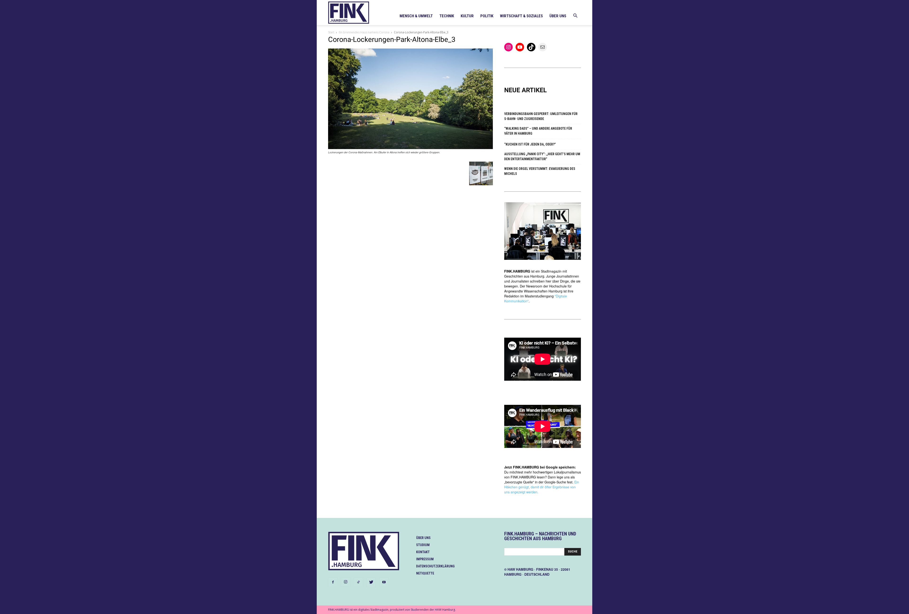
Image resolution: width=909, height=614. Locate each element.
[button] (575, 16)
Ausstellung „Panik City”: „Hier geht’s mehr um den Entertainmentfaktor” (542, 156)
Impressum (425, 559)
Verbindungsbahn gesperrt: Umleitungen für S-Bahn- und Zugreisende (541, 116)
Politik (486, 15)
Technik (446, 15)
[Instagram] (345, 582)
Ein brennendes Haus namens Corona (364, 32)
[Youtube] (384, 582)
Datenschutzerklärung (435, 566)
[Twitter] (371, 582)
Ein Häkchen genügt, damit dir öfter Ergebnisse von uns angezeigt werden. (541, 487)
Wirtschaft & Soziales (521, 15)
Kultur (467, 15)
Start (331, 32)
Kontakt (423, 552)
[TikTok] (358, 582)
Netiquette (425, 573)
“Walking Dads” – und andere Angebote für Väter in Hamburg (538, 131)
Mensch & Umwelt (416, 15)
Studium (423, 545)
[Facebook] (333, 582)
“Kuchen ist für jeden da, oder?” (530, 144)
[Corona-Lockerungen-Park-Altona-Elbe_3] (410, 148)
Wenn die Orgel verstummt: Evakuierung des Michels (539, 171)
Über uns (557, 15)
